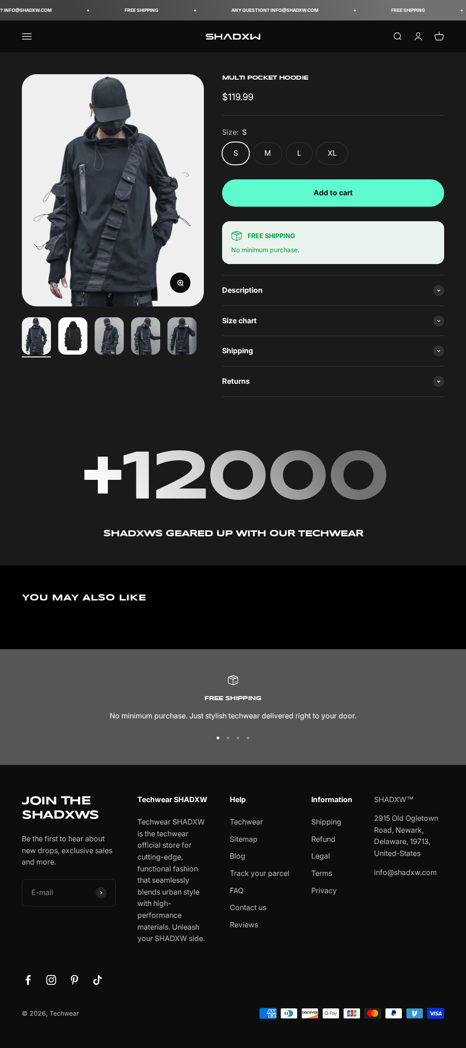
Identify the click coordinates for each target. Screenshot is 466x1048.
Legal (320, 855)
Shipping (326, 821)
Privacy (324, 890)
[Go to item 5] (182, 337)
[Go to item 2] (72, 337)
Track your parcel (259, 873)
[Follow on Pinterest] (74, 980)
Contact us (248, 907)
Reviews (244, 924)
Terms (321, 873)
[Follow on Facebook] (28, 980)
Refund (323, 839)
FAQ (236, 890)
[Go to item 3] (109, 337)
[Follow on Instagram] (51, 980)
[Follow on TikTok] (97, 980)
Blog (237, 855)
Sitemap (244, 839)
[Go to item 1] (36, 337)
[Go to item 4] (145, 337)
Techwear (246, 821)
